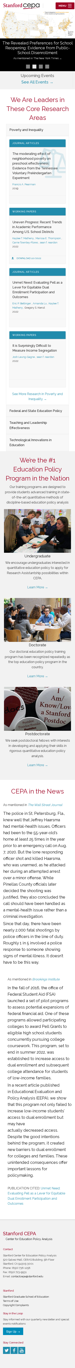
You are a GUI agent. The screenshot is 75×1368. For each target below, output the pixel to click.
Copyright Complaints (16, 1305)
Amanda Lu (40, 303)
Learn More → (37, 587)
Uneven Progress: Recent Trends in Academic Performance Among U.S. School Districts (37, 227)
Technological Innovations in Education (30, 442)
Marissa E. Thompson (48, 238)
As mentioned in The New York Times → (37, 58)
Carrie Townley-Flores (25, 242)
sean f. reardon (48, 242)
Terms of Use (10, 1300)
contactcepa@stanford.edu (27, 1276)
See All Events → (37, 82)
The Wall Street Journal (45, 805)
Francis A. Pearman (24, 184)
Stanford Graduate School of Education (26, 1296)
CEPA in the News (37, 791)
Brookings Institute (46, 979)
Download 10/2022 (29, 258)
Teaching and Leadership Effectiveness (28, 425)
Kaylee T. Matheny (23, 238)
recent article (27, 1085)
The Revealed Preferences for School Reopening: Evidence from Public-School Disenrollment (37, 48)
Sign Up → (13, 1331)
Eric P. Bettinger (21, 303)
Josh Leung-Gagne (23, 356)
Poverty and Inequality (26, 130)
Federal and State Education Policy (35, 411)
